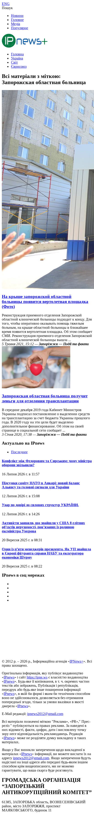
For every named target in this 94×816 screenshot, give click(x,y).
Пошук (7, 8)
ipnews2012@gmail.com (45, 714)
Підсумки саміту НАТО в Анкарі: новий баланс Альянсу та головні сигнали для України (41, 485)
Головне (17, 20)
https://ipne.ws (37, 677)
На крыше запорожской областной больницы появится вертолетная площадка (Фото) (45, 301)
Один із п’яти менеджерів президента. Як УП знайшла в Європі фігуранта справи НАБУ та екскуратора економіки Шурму (46, 553)
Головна (17, 54)
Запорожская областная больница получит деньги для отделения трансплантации (45, 398)
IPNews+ (76, 661)
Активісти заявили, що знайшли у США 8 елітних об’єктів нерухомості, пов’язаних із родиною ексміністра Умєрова (43, 527)
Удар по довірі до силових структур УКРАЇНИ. (40, 505)
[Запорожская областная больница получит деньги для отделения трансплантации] (36, 387)
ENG (6, 4)
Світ (14, 62)
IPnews (9, 677)
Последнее (19, 452)
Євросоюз (18, 66)
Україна (17, 58)
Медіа (15, 24)
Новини (17, 16)
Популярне (19, 28)
